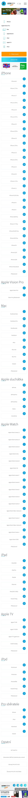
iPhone (6, 73)
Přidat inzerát (14, 54)
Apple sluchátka (12, 379)
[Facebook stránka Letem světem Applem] (14, 785)
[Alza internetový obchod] (14, 11)
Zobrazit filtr (14, 59)
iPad (4, 554)
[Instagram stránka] (21, 785)
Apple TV (7, 614)
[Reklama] (14, 794)
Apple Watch (9, 424)
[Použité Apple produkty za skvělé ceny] (8, 3)
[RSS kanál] (25, 785)
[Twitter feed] (18, 785)
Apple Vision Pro (12, 282)
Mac (4, 305)
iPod (4, 659)
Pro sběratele (10, 704)
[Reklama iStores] (14, 66)
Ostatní (6, 742)
